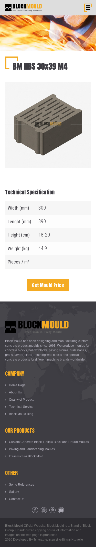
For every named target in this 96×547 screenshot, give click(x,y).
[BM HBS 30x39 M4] (48, 85)
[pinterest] (52, 510)
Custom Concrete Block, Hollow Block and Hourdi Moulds (49, 442)
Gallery (14, 492)
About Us (15, 392)
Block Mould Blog (21, 414)
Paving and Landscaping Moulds (32, 449)
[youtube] (61, 510)
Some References (21, 484)
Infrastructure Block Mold (26, 456)
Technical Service (21, 407)
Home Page (17, 385)
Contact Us (16, 499)
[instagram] (44, 510)
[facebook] (35, 510)
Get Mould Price (48, 285)
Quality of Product (21, 399)
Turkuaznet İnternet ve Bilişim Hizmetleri (59, 539)
